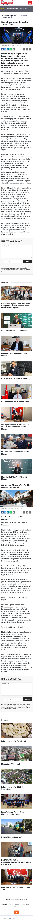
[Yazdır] (14, 49)
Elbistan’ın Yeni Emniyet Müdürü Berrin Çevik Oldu (19, 9)
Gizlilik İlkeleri (25, 904)
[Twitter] (5, 49)
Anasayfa (6, 15)
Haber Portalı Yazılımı (10, 918)
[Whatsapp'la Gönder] (11, 49)
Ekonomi (14, 15)
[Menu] (29, 2)
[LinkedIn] (8, 49)
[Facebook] (2, 49)
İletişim (17, 904)
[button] (24, 49)
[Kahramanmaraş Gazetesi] (7, 2)
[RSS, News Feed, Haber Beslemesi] (16, 912)
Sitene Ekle (16, 906)
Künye (11, 904)
